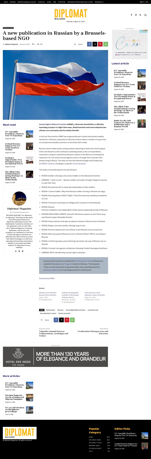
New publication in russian (48, 313)
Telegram (68, 264)
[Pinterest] (100, 44)
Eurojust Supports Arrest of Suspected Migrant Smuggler (14, 397)
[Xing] (22, 251)
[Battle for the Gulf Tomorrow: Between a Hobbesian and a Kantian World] (142, 123)
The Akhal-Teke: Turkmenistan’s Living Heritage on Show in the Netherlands (14, 176)
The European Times (83, 261)
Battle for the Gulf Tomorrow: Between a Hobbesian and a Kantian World (124, 124)
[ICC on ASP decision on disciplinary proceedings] (29, 410)
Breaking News (8, 28)
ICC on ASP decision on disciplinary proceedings (14, 410)
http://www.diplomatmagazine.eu (19, 212)
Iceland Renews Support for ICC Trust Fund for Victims (12, 147)
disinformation (50, 310)
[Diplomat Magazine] (75, 14)
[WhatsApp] (105, 44)
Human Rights (52, 270)
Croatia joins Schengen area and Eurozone (93, 332)
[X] (140, 15)
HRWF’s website (48, 163)
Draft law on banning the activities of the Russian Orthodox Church (70, 295)
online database (79, 163)
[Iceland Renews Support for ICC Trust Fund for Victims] (29, 146)
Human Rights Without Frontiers (53, 124)
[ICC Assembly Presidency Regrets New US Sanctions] (29, 134)
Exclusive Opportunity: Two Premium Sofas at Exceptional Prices (14, 161)
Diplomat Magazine (11, 44)
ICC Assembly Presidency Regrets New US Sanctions (14, 134)
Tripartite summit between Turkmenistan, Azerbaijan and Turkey (53, 333)
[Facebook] (131, 15)
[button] (145, 15)
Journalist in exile (92, 310)
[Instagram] (136, 15)
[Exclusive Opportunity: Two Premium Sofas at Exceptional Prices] (29, 160)
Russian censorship (64, 313)
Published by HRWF (47, 278)
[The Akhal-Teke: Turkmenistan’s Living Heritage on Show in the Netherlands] (29, 174)
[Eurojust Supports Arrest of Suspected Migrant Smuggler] (29, 397)
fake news (60, 310)
